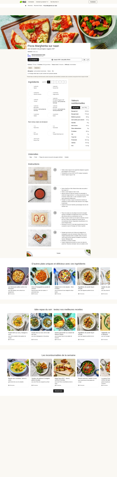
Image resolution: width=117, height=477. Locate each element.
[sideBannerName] (80, 87)
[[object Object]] (84, 59)
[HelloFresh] (23, 2)
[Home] (25, 6)
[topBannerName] (58, 11)
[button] (48, 82)
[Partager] (88, 59)
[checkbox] (28, 51)
